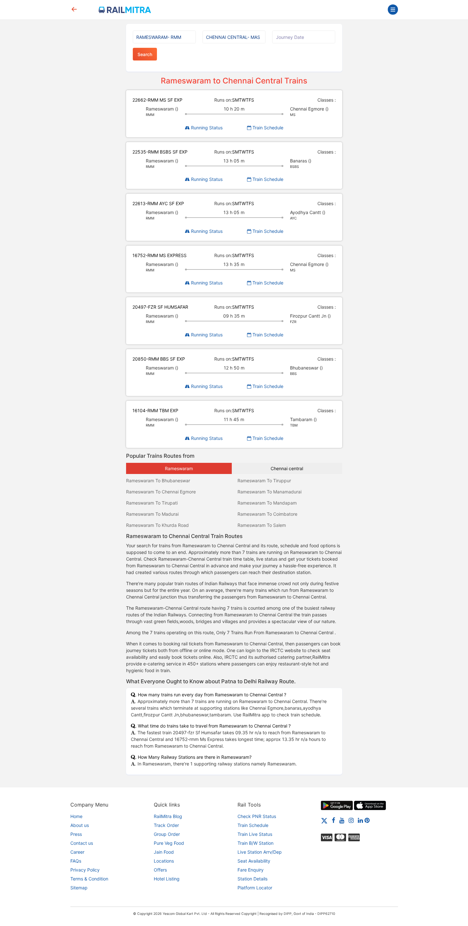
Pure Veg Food (169, 843)
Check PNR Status (257, 816)
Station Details (252, 878)
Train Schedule (267, 127)
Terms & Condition (89, 878)
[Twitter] (324, 820)
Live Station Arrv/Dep (260, 852)
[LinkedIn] (360, 820)
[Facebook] (333, 820)
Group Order (167, 834)
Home (76, 816)
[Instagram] (351, 820)
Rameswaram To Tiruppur (264, 480)
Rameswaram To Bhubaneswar (158, 480)
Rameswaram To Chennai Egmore (161, 491)
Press (76, 834)
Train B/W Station (255, 843)
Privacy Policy (85, 869)
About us (79, 825)
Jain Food (164, 852)
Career (77, 852)
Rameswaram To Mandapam (267, 503)
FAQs (75, 861)
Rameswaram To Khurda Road (157, 525)
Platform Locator (255, 887)
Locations (164, 861)
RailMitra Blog (168, 816)
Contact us (81, 843)
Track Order (166, 825)
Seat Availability (254, 861)
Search (145, 54)
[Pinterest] (367, 820)
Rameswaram (179, 468)
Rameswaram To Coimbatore (267, 514)
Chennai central (287, 468)
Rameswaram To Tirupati (152, 503)
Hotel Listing (167, 878)
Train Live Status (255, 834)
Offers (160, 869)
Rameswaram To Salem (262, 525)
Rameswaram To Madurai (152, 514)
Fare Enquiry (251, 869)
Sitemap (79, 887)
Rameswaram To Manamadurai (269, 491)
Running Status (206, 127)
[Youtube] (341, 820)
